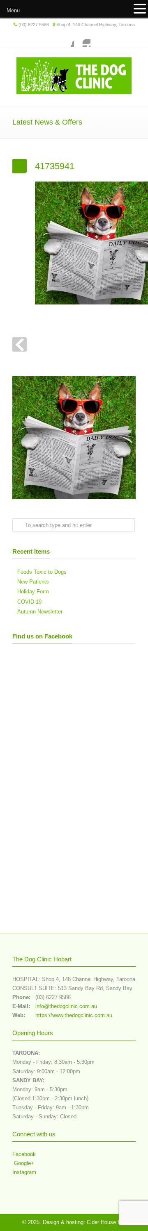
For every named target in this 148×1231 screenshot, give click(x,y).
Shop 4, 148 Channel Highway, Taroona (95, 24)
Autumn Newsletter (39, 612)
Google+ (23, 1163)
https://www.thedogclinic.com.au (73, 1015)
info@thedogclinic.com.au (66, 1006)
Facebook (66, 39)
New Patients (33, 582)
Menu (13, 10)
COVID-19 (29, 602)
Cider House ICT (106, 1222)
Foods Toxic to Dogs (42, 572)
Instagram (82, 39)
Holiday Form (33, 591)
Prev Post (19, 344)
